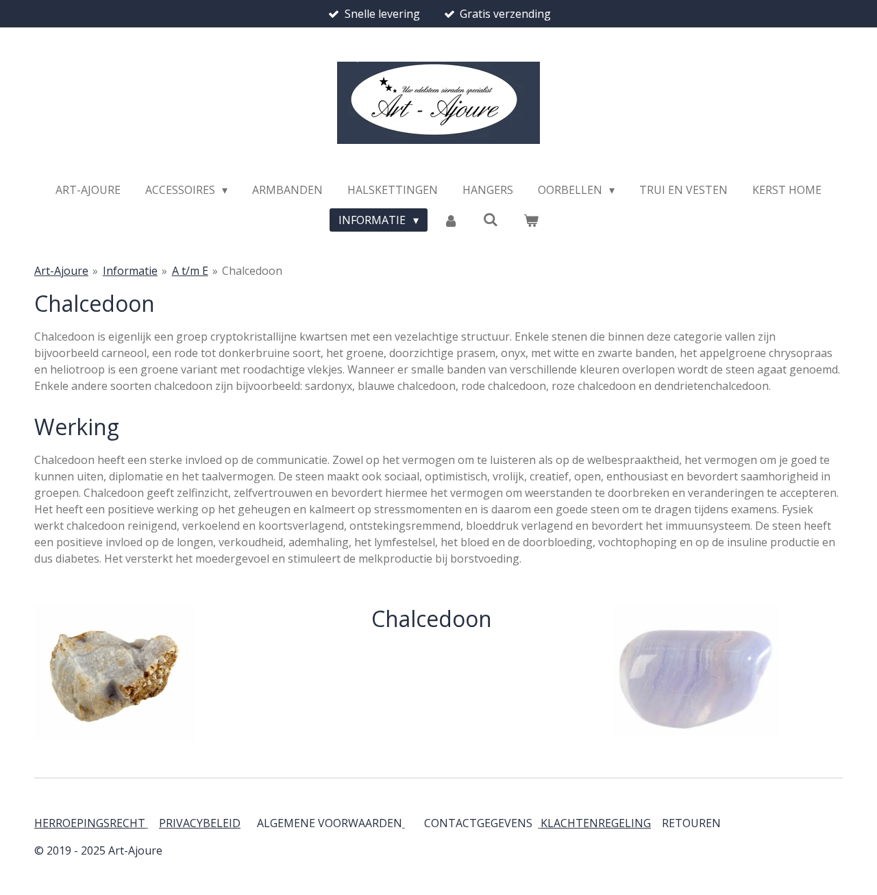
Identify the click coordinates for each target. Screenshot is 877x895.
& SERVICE (719, 823)
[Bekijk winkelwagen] (530, 220)
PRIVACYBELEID (199, 823)
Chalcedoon (252, 270)
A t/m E (190, 270)
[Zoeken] (490, 219)
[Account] (450, 220)
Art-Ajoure (61, 270)
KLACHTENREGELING (596, 823)
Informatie (130, 270)
